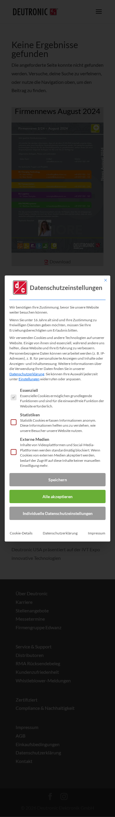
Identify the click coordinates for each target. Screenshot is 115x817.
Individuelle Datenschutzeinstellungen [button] (58, 513)
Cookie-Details (21, 533)
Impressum (96, 533)
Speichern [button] (57, 479)
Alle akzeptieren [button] (57, 496)
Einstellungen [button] (29, 379)
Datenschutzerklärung (26, 374)
